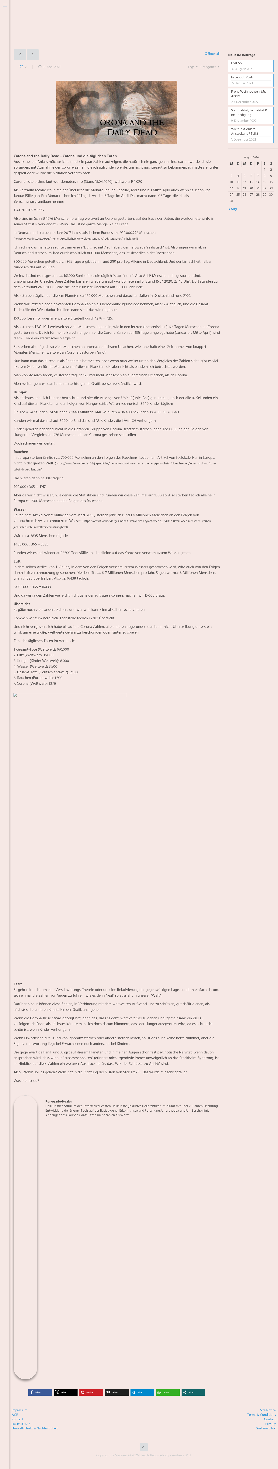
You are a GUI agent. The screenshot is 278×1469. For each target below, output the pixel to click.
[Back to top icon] (144, 1447)
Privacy (270, 1424)
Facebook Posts (242, 77)
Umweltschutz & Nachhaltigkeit (35, 1428)
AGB (15, 1415)
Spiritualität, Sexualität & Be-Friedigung (249, 113)
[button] (40, 1392)
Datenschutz (21, 1424)
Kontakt (17, 1419)
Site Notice (268, 1410)
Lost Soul (237, 63)
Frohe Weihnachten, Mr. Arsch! (248, 94)
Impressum (19, 1410)
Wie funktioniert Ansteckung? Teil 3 (244, 131)
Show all (213, 53)
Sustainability (266, 1428)
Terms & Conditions (261, 1415)
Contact (270, 1419)
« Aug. (232, 209)
